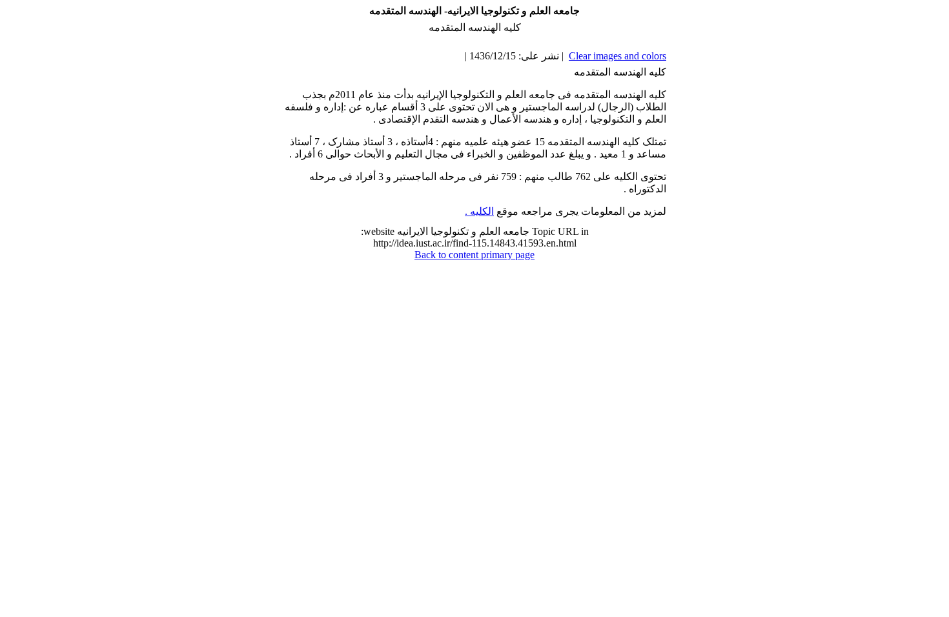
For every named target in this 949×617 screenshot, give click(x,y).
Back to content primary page (474, 254)
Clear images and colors (617, 55)
